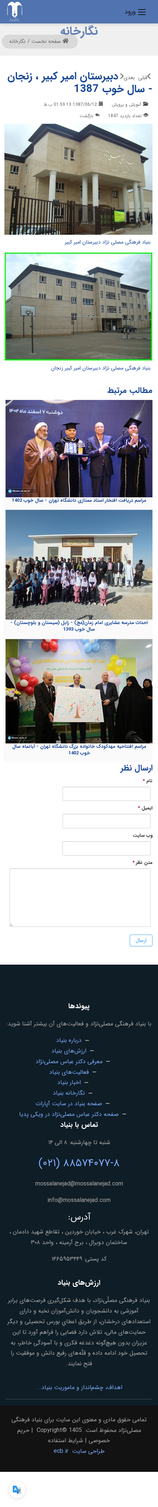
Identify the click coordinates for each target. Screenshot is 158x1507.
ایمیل (145, 808)
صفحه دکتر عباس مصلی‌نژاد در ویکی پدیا (69, 1114)
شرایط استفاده (65, 1440)
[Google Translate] (17, 1490)
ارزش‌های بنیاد (68, 1050)
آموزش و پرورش (126, 104)
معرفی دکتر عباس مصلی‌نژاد (69, 1061)
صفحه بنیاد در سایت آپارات (69, 1103)
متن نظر (142, 862)
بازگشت (86, 115)
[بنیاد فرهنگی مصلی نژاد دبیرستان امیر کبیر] (78, 180)
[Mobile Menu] (142, 11)
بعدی (129, 78)
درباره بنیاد (69, 1040)
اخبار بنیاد (69, 1082)
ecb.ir (61, 1451)
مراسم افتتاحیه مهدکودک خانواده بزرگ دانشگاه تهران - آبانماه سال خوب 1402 (79, 750)
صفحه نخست (47, 41)
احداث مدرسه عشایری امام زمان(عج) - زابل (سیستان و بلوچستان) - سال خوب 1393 (79, 626)
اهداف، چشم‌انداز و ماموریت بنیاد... (79, 1387)
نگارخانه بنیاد (69, 1093)
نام (147, 781)
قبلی (142, 78)
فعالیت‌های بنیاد (69, 1072)
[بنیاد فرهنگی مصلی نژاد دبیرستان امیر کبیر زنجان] (78, 307)
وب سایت (142, 835)
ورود (130, 12)
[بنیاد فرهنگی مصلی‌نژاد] (15, 11)
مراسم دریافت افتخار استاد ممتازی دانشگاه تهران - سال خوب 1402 (79, 500)
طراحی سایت (88, 1451)
